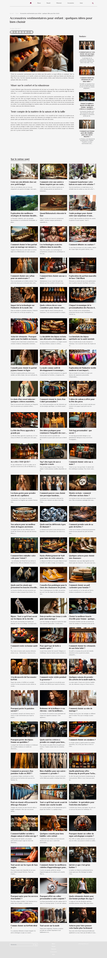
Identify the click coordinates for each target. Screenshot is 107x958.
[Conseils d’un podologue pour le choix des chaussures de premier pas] (53, 574)
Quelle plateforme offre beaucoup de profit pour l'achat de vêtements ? (82, 773)
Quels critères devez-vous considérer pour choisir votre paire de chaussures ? (52, 307)
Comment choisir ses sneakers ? (82, 740)
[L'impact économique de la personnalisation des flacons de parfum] (82, 295)
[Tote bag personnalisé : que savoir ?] (82, 420)
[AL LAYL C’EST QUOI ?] (24, 451)
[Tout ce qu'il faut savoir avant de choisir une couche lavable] (53, 792)
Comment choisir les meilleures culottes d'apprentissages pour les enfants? (53, 867)
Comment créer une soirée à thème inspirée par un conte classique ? (51, 184)
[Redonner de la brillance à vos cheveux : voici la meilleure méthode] (53, 698)
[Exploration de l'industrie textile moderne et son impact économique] (82, 357)
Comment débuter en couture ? (82, 244)
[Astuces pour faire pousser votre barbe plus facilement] (82, 915)
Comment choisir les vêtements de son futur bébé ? (87, 79)
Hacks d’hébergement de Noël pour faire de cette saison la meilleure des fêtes (52, 558)
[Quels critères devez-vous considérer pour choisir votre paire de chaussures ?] (53, 295)
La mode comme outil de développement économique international (51, 370)
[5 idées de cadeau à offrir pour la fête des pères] (82, 388)
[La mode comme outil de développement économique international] (53, 357)
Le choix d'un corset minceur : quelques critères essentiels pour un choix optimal (23, 401)
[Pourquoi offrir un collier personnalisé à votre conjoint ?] (53, 885)
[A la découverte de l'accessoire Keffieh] (24, 666)
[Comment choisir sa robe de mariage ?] (82, 698)
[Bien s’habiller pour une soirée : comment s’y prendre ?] (53, 760)
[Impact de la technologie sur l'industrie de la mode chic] (24, 295)
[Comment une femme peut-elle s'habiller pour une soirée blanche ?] (87, 124)
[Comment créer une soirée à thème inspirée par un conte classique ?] (53, 171)
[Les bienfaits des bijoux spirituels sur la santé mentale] (82, 326)
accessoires (19, 93)
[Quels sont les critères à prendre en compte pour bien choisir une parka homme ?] (53, 729)
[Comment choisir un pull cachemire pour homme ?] (82, 574)
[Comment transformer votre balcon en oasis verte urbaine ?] (82, 171)
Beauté (48, 3)
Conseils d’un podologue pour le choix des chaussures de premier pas (53, 587)
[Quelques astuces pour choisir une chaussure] (82, 545)
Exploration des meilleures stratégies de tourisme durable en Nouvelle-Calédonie (23, 215)
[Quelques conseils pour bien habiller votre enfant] (53, 823)
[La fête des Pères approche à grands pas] (24, 420)
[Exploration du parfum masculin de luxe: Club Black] (82, 265)
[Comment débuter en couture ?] (82, 234)
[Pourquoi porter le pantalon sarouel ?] (24, 698)
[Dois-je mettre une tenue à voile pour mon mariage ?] (53, 606)
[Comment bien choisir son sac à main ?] (53, 265)
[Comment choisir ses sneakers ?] (82, 729)
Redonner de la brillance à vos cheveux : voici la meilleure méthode (52, 710)
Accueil (12, 13)
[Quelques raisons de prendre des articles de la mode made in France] (82, 666)
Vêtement (59, 3)
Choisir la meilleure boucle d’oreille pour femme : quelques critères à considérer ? (82, 618)
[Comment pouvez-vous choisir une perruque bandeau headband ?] (87, 45)
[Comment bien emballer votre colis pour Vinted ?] (24, 545)
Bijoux (39, 3)
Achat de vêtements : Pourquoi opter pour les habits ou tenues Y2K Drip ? (24, 339)
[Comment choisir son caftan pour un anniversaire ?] (24, 265)
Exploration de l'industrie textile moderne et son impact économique (82, 370)
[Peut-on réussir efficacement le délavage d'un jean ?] (24, 792)
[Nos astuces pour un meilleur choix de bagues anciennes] (24, 514)
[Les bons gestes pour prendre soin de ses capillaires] (24, 482)
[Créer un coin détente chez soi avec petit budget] (24, 171)
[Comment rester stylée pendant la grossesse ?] (53, 666)
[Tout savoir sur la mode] (53, 915)
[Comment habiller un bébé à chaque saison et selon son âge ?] (24, 823)
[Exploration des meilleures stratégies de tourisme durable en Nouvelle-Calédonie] (24, 203)
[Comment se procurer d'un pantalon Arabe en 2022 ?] (24, 760)
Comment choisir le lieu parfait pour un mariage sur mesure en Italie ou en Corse (24, 246)
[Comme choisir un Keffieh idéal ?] (24, 915)
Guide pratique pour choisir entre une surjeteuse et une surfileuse (80, 215)
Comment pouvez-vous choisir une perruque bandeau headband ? (87, 53)
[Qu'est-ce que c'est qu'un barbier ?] (82, 854)
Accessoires (71, 3)
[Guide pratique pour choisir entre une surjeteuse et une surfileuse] (82, 203)
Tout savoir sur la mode (49, 926)
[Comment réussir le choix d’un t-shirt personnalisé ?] (53, 388)
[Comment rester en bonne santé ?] (24, 635)
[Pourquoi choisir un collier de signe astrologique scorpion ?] (82, 823)
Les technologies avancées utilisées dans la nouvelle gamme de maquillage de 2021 (52, 246)
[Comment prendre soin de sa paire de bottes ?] (82, 514)
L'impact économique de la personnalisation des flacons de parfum (82, 307)
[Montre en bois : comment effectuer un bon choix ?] (82, 482)
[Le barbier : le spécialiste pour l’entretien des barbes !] (82, 792)
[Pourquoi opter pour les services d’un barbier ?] (24, 885)
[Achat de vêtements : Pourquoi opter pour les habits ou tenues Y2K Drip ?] (24, 326)
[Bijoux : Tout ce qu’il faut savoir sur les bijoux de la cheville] (24, 606)
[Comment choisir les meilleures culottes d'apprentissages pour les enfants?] (53, 854)
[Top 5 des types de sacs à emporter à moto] (53, 451)
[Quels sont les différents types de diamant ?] (53, 514)
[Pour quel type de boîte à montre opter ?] (53, 635)
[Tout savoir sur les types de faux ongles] (24, 854)
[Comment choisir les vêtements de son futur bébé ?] (87, 71)
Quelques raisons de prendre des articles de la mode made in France (82, 679)
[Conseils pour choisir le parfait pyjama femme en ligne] (24, 357)
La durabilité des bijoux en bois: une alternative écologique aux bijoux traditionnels (53, 339)
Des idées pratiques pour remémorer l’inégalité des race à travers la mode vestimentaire (53, 432)
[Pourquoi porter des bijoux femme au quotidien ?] (24, 729)
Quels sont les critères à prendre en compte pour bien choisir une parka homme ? (52, 742)
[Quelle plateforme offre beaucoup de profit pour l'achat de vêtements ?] (82, 760)
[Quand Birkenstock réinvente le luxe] (53, 203)
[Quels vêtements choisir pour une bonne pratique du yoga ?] (82, 885)
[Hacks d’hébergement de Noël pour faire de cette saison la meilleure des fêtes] (53, 545)
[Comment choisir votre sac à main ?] (82, 451)
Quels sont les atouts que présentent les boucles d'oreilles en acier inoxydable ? (24, 587)
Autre (81, 3)
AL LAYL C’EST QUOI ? (20, 462)
